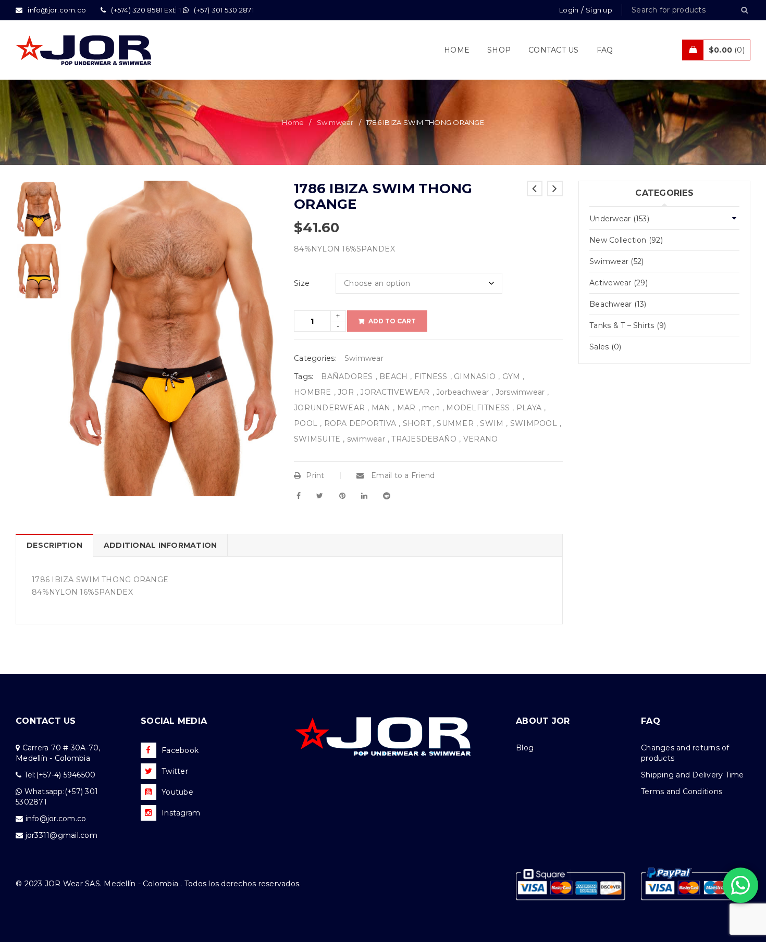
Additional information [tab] (160, 545)
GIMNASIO (475, 376)
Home (293, 122)
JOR (346, 392)
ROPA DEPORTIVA (360, 423)
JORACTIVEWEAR (394, 392)
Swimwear (335, 122)
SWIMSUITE (317, 439)
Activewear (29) (618, 282)
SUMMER (455, 423)
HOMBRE (312, 392)
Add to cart (392, 321)
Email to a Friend (402, 475)
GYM (511, 376)
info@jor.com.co (56, 818)
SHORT (416, 423)
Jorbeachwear (462, 392)
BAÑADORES (347, 376)
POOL (305, 423)
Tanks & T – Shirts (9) (627, 325)
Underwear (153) (619, 218)
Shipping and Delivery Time (692, 775)
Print (315, 475)
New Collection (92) (626, 240)
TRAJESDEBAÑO (423, 439)
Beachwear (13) (618, 304)
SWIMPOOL (533, 423)
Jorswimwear (520, 392)
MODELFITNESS (478, 407)
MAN (381, 407)
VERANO (480, 439)
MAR (406, 407)
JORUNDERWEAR (329, 407)
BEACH (393, 376)
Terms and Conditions (681, 791)
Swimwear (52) (616, 261)
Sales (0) (605, 346)
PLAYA (528, 407)
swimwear (366, 439)
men (431, 407)
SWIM (491, 423)
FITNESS (431, 376)
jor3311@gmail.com (61, 835)
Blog (525, 747)
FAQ (650, 721)
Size (302, 283)
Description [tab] (54, 545)
